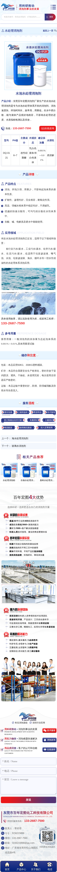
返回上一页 (48, 30)
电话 (50, 869)
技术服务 (51, 730)
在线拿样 (51, 749)
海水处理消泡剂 (20, 438)
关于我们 (35, 869)
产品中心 (21, 869)
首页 (7, 869)
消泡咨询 (51, 740)
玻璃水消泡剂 (19, 446)
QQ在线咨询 (47, 128)
